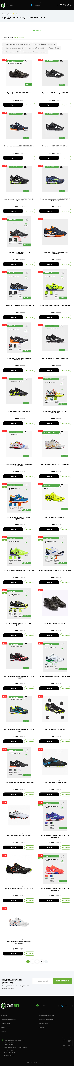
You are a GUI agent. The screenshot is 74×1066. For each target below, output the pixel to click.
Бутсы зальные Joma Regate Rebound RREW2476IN (18, 465)
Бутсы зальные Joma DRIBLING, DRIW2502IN (55, 676)
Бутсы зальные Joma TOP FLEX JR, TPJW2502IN (55, 570)
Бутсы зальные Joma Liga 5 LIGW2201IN (19, 888)
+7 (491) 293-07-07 (8, 1043)
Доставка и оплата (5, 1023)
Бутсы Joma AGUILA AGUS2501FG (19, 411)
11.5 (59, 721)
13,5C (20, 668)
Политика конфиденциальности (46, 1015)
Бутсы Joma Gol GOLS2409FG (55, 517)
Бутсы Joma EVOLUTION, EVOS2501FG (55, 358)
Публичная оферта (43, 1023)
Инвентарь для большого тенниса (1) (34, 52)
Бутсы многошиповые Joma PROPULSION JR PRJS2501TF (18, 200)
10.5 (55, 456)
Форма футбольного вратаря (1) (44, 44)
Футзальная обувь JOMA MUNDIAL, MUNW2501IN (19, 359)
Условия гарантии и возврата (8, 1019)
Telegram (37, 5)
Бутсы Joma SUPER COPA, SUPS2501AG (55, 146)
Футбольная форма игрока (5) (14, 48)
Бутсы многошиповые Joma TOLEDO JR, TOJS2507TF (55, 889)
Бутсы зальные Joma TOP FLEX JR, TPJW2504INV (19, 518)
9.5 (19, 138)
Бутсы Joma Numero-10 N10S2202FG (18, 835)
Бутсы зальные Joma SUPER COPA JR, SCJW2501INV (19, 624)
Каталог (43, 1005)
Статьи (3, 1027)
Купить (13, 105)
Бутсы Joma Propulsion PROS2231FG (55, 782)
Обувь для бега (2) (54, 48)
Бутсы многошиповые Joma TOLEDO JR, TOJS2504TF (55, 836)
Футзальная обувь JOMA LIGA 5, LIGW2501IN (18, 305)
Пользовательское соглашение (46, 1019)
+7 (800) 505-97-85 (8, 1045)
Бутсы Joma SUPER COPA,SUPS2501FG (55, 93)
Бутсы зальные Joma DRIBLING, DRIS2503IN (19, 146)
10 (27, 297)
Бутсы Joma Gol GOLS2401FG (55, 729)
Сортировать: (8, 37)
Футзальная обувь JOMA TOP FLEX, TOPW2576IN (55, 412)
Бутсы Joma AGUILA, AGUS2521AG (19, 93)
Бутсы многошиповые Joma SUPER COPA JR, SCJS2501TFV (18, 677)
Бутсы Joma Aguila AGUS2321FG (55, 623)
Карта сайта (42, 1027)
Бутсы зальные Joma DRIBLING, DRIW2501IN (19, 782)
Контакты (3, 1031)
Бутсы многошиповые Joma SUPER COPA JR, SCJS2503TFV (18, 730)
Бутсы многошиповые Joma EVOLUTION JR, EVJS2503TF (55, 200)
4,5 (57, 244)
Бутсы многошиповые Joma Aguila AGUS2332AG (18, 942)
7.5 (50, 138)
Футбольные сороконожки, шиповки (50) (17, 44)
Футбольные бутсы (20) (11, 52)
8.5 (55, 85)
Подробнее (30, 105)
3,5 (53, 244)
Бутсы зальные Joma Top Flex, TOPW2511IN (19, 570)
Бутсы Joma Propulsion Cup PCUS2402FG (55, 464)
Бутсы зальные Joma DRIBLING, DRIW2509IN (55, 305)
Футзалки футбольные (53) (35, 48)
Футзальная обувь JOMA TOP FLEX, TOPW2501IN (19, 253)
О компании (4, 1015)
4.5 (57, 562)
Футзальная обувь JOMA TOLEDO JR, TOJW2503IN (55, 253)
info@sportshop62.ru (9, 1055)
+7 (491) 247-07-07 (8, 1050)
